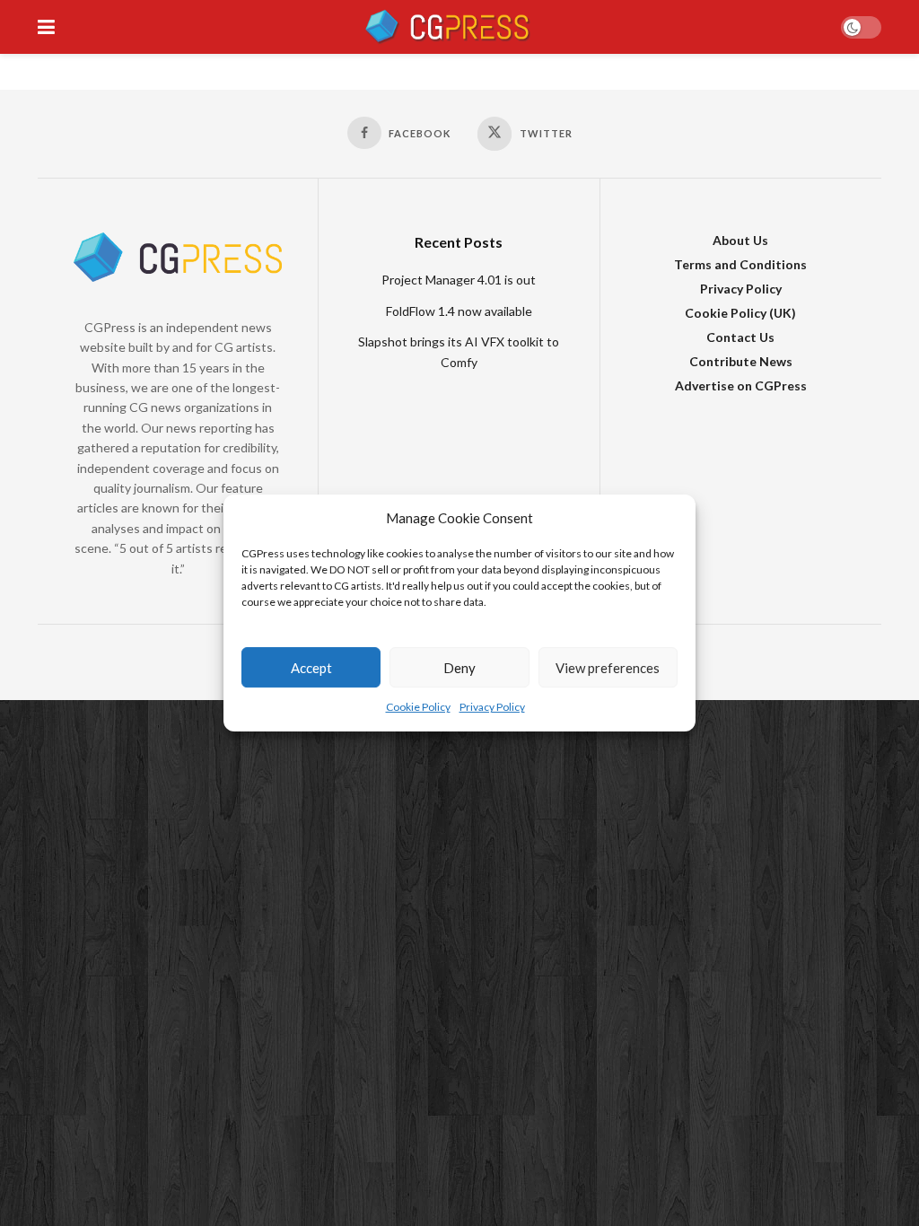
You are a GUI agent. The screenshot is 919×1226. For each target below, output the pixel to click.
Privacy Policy (492, 707)
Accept (311, 668)
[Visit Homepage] (447, 27)
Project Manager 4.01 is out (458, 279)
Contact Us (740, 337)
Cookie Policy (418, 707)
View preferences (608, 668)
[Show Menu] (46, 27)
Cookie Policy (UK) (740, 312)
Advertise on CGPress (741, 385)
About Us (740, 240)
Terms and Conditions (740, 264)
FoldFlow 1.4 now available (459, 311)
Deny (459, 668)
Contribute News (740, 361)
